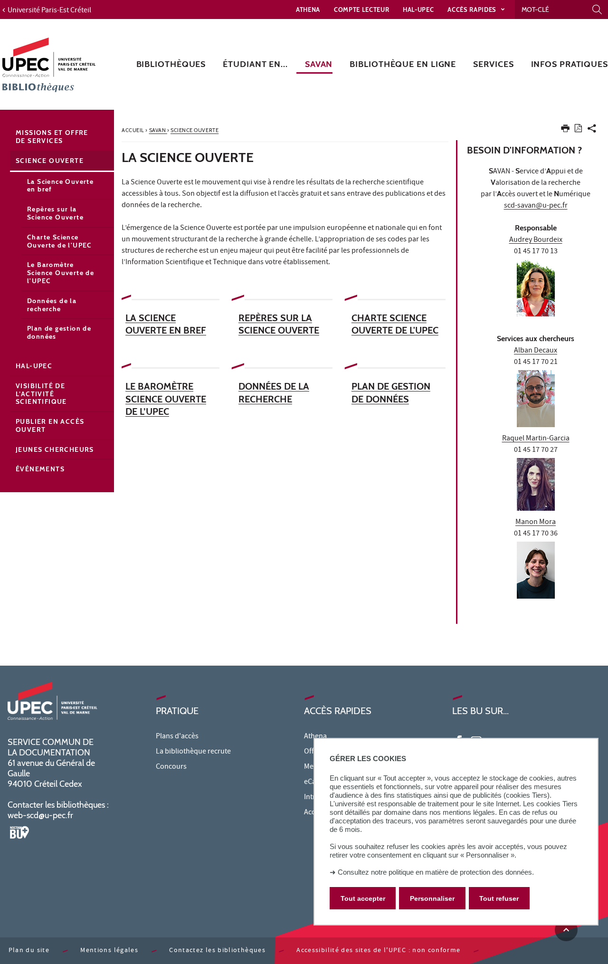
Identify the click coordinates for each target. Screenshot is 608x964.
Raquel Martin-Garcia (536, 439)
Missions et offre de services (52, 136)
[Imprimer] (565, 130)
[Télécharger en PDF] (578, 130)
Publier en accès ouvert (50, 425)
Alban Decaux (535, 351)
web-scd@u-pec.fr (40, 815)
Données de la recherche (51, 304)
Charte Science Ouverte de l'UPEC (59, 241)
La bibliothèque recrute (193, 752)
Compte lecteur (361, 9)
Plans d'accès (177, 737)
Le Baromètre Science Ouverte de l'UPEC (60, 272)
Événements (40, 469)
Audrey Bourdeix (535, 240)
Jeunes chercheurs (55, 449)
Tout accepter (363, 898)
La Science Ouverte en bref (60, 185)
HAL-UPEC (418, 9)
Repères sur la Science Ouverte (55, 213)
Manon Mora (535, 522)
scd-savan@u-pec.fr (536, 206)
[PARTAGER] (592, 130)
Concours (171, 767)
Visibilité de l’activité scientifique (41, 394)
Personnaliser (432, 898)
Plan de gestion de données (59, 332)
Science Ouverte (50, 160)
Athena (308, 9)
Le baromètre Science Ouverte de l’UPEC (165, 399)
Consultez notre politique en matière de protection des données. (436, 872)
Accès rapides (472, 9)
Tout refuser (499, 898)
